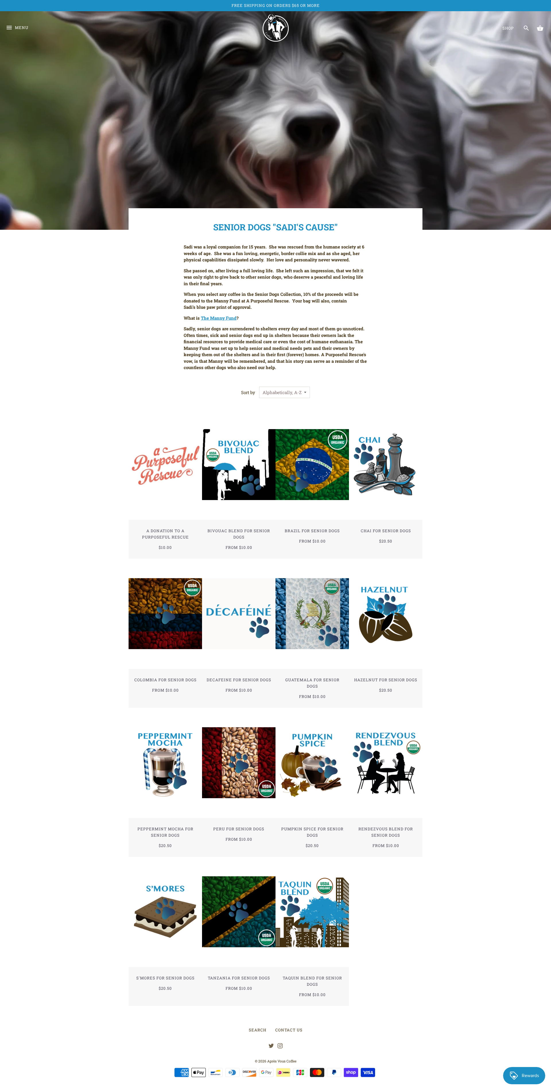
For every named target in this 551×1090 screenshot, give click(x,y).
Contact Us (288, 1030)
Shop (508, 28)
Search (257, 1030)
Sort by (248, 392)
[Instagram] (280, 1047)
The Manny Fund (218, 318)
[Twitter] (271, 1047)
